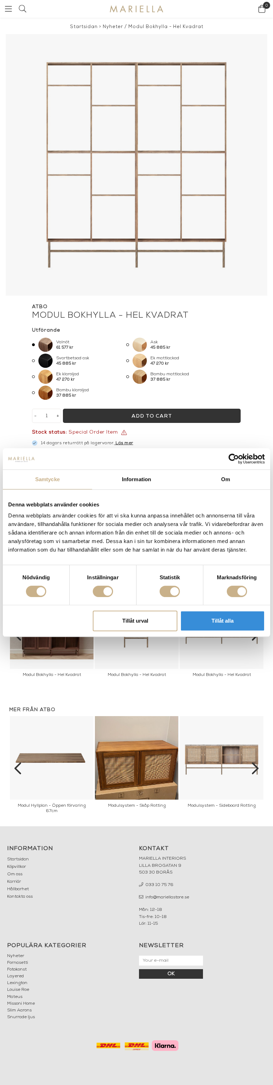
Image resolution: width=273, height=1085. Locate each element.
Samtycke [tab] (47, 479)
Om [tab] (225, 479)
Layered (15, 976)
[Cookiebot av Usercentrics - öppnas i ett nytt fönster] (234, 458)
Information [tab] (136, 479)
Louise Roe (18, 990)
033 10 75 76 (158, 885)
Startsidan (84, 27)
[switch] (103, 591)
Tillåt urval (135, 621)
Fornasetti (17, 963)
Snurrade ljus (21, 1017)
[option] (51, 766)
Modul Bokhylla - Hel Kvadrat (165, 27)
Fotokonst (17, 969)
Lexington (17, 983)
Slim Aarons (19, 1010)
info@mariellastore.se (166, 897)
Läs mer (124, 443)
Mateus (14, 997)
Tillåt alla (223, 621)
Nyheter (113, 27)
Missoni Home (21, 1003)
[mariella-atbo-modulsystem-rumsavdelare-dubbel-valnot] (136, 165)
